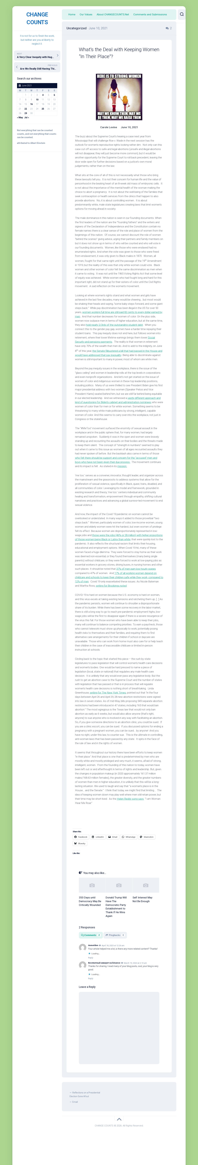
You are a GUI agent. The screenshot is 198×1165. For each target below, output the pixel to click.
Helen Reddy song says (130, 798)
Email (75, 1102)
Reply (90, 958)
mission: (122, 466)
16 (31, 104)
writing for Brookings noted (111, 585)
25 (43, 109)
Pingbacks (116, 935)
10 (37, 99)
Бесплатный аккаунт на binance (104, 963)
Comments (92, 935)
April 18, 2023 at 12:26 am (113, 945)
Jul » (26, 117)
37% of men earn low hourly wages (136, 568)
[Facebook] (182, 31)
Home (71, 14)
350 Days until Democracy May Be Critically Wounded (90, 901)
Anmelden (93, 945)
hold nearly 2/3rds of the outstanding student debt (114, 324)
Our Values (86, 14)
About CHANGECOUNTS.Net (113, 14)
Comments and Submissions (150, 14)
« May (20, 117)
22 (25, 109)
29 (25, 113)
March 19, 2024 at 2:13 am (135, 963)
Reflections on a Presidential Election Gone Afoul (85, 1094)
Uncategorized (76, 28)
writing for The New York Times (108, 692)
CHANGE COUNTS (37, 18)
